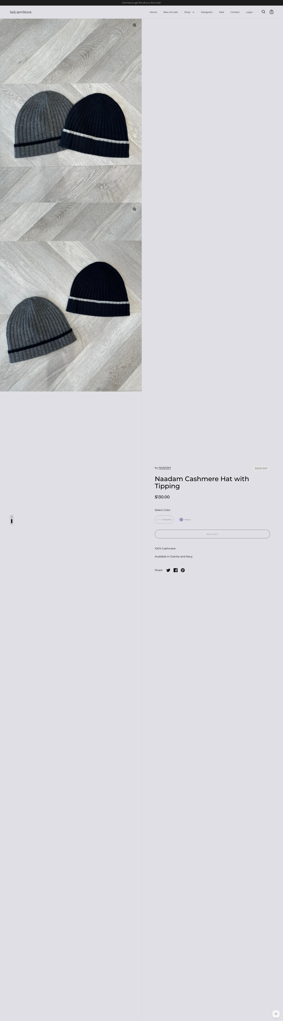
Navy (187, 519)
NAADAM (165, 467)
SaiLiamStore (20, 12)
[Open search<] (263, 11)
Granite (167, 519)
